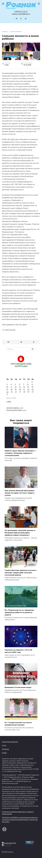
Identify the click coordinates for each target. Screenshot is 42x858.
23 (33, 389)
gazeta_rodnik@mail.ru (21, 14)
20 (20, 389)
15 (28, 387)
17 (7, 389)
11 (11, 387)
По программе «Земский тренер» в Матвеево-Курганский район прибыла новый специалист (20, 532)
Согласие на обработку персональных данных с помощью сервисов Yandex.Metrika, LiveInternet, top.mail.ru (20, 820)
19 (15, 389)
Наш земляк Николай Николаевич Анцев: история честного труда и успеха (19, 493)
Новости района (10, 56)
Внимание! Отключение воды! (18, 687)
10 (7, 387)
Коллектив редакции (10, 742)
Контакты (5, 749)
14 (24, 387)
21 (24, 389)
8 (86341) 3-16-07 (21, 11)
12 (15, 387)
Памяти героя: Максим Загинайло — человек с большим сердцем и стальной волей (20, 453)
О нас (4, 745)
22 (28, 389)
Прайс (4, 753)
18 (11, 389)
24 (7, 392)
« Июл (8, 401)
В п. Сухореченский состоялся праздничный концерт (18, 724)
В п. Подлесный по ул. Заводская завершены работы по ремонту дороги (19, 612)
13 (20, 387)
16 (32, 387)
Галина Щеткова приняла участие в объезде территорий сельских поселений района (20, 572)
